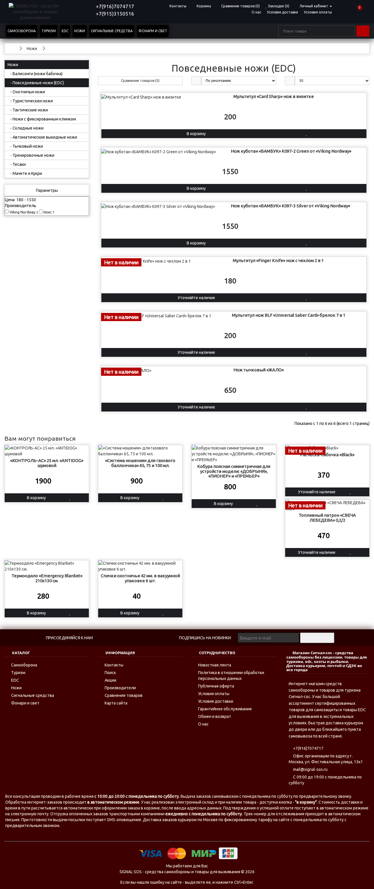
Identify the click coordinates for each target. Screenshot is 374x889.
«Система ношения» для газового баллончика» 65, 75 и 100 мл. (140, 463)
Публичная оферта (216, 686)
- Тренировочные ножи (31, 155)
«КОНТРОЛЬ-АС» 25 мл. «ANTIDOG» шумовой (46, 463)
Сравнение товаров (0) (140, 80)
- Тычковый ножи (25, 146)
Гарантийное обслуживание (225, 709)
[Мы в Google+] (166, 638)
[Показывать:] (290, 80)
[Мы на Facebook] (117, 638)
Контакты (114, 665)
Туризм (48, 31)
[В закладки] (307, 133)
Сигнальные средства (112, 31)
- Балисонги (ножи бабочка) (35, 73)
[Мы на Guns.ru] (130, 638)
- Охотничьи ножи (26, 91)
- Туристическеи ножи (30, 101)
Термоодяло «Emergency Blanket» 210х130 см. (46, 578)
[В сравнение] (346, 133)
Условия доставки (282, 12)
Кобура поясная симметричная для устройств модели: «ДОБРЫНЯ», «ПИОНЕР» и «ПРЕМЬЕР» (233, 471)
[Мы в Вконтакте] (105, 638)
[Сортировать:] (196, 80)
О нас (256, 12)
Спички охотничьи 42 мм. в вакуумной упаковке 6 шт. (140, 578)
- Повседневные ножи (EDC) (36, 82)
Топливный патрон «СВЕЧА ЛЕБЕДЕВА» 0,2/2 (327, 518)
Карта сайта (116, 703)
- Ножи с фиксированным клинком (42, 119)
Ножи (79, 31)
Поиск (110, 672)
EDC (65, 31)
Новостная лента (214, 665)
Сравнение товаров (124, 695)
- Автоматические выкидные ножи (42, 137)
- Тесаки (17, 164)
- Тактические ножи (28, 110)
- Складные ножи (26, 128)
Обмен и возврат (214, 716)
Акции (110, 680)
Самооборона (22, 31)
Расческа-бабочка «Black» (327, 454)
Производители (120, 687)
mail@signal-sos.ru (310, 769)
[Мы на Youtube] (142, 638)
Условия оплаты (318, 12)
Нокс (48, 212)
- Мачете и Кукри (25, 173)
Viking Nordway (23, 212)
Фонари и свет (152, 31)
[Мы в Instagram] (154, 638)
